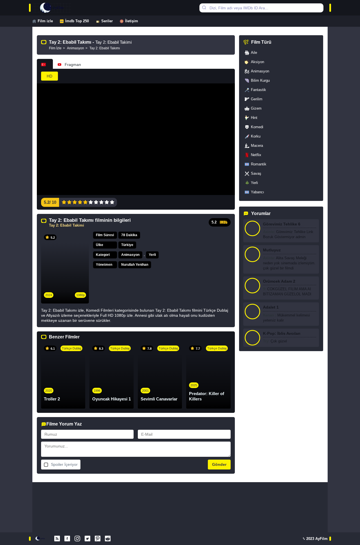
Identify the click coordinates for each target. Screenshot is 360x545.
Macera (257, 145)
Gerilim (256, 99)
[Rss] (57, 539)
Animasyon (130, 255)
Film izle (45, 21)
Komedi (257, 127)
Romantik (258, 164)
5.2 (214, 222)
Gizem (256, 108)
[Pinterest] (98, 539)
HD (49, 76)
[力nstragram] (77, 539)
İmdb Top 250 (77, 21)
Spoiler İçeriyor (64, 464)
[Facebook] (67, 539)
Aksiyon (257, 62)
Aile (254, 52)
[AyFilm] (57, 8)
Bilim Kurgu (260, 80)
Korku (255, 136)
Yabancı (257, 192)
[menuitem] (46, 21)
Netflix (256, 155)
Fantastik (258, 90)
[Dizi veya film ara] (203, 7)
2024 (48, 295)
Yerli (152, 255)
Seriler (107, 21)
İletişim (131, 21)
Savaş (256, 173)
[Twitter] (87, 539)
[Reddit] (108, 539)
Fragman (73, 64)
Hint (254, 118)
